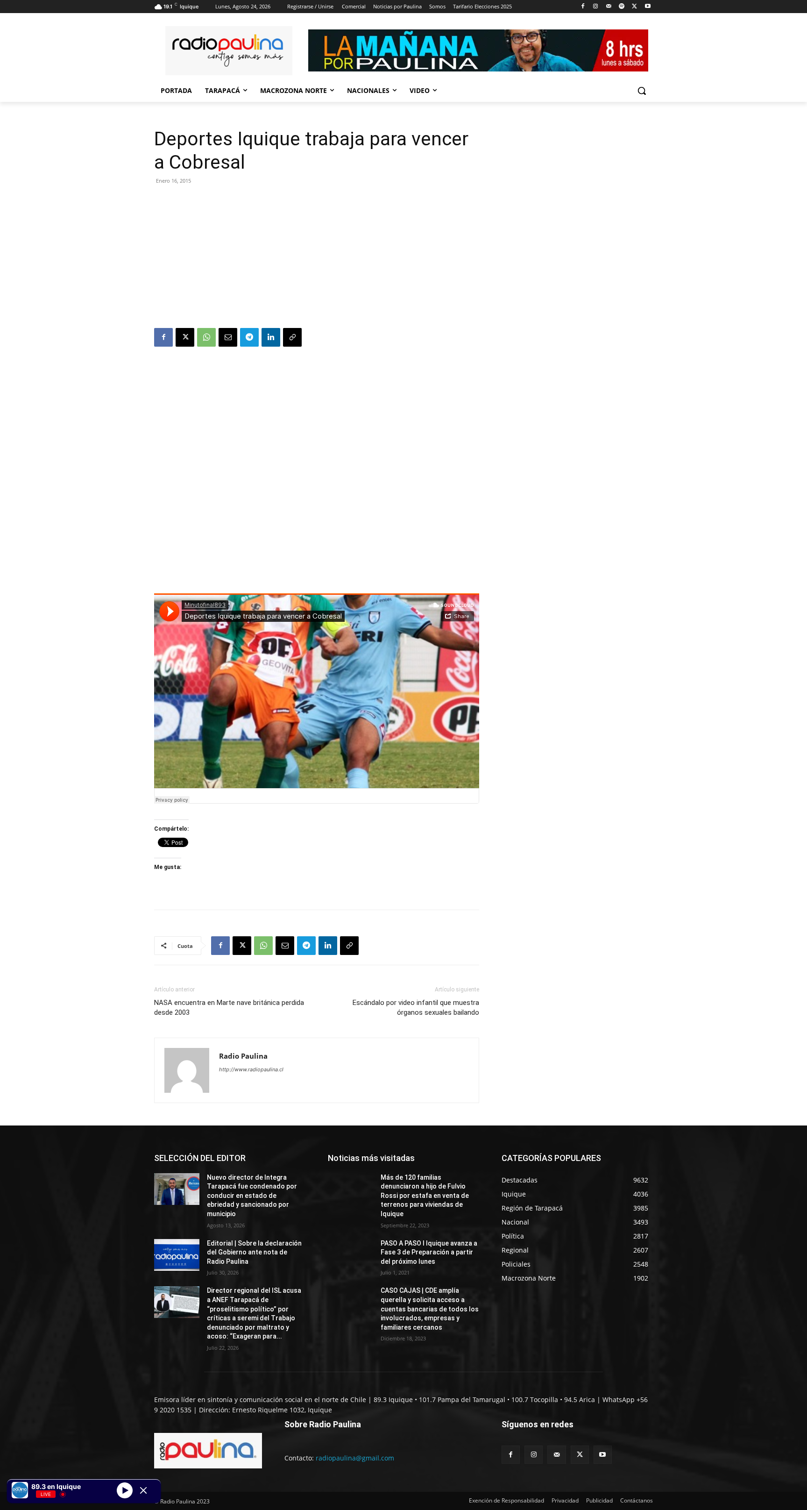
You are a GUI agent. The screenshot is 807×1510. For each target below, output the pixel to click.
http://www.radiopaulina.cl (251, 1069)
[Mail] (608, 6)
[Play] (124, 1490)
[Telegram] (249, 337)
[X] (634, 6)
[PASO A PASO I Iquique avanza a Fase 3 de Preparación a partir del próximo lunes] (350, 1255)
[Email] (228, 337)
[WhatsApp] (206, 337)
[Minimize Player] (143, 1490)
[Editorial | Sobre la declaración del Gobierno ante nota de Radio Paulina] (176, 1255)
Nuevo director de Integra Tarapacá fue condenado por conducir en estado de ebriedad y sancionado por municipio (252, 1196)
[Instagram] (595, 6)
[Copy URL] (292, 337)
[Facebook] (582, 6)
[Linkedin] (271, 337)
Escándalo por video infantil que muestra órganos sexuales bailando (416, 1007)
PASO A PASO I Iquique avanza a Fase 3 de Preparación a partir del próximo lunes (429, 1252)
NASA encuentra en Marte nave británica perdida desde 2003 (229, 1007)
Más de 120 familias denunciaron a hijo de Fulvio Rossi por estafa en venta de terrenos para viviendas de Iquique (425, 1196)
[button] (641, 90)
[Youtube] (647, 6)
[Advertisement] (316, 257)
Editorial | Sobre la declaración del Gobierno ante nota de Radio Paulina (254, 1252)
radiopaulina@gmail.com (355, 1457)
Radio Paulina (243, 1056)
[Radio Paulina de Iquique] (229, 50)
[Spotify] (621, 6)
